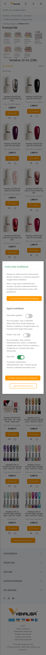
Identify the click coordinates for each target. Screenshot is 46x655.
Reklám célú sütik (13, 335)
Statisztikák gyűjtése (14, 315)
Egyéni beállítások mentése (23, 386)
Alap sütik (10, 357)
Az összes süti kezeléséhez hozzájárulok (24, 298)
